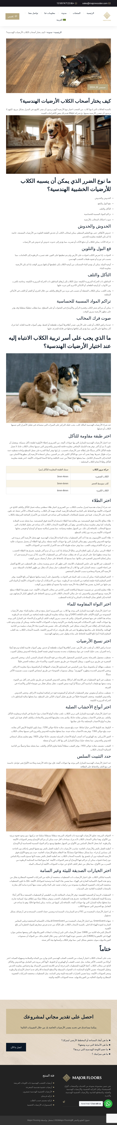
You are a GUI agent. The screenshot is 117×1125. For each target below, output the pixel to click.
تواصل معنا (33, 13)
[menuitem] (61, 19)
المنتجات (76, 13)
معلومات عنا (49, 13)
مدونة (64, 13)
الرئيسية (90, 13)
